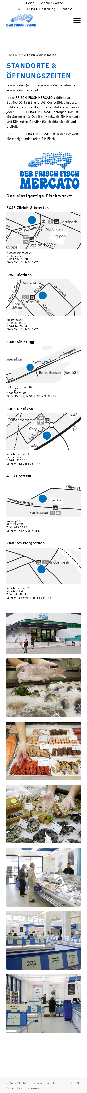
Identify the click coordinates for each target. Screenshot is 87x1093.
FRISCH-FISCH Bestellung (35, 9)
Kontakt (66, 9)
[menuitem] (30, 3)
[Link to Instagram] (77, 1083)
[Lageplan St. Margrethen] (43, 566)
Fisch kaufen (14, 54)
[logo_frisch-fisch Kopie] (36, 20)
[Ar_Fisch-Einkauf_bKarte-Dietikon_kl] (43, 297)
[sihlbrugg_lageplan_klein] (43, 364)
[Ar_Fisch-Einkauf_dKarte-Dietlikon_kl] (43, 431)
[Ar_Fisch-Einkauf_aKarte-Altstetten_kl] (43, 230)
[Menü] (75, 20)
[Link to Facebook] (71, 1083)
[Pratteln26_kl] (43, 498)
